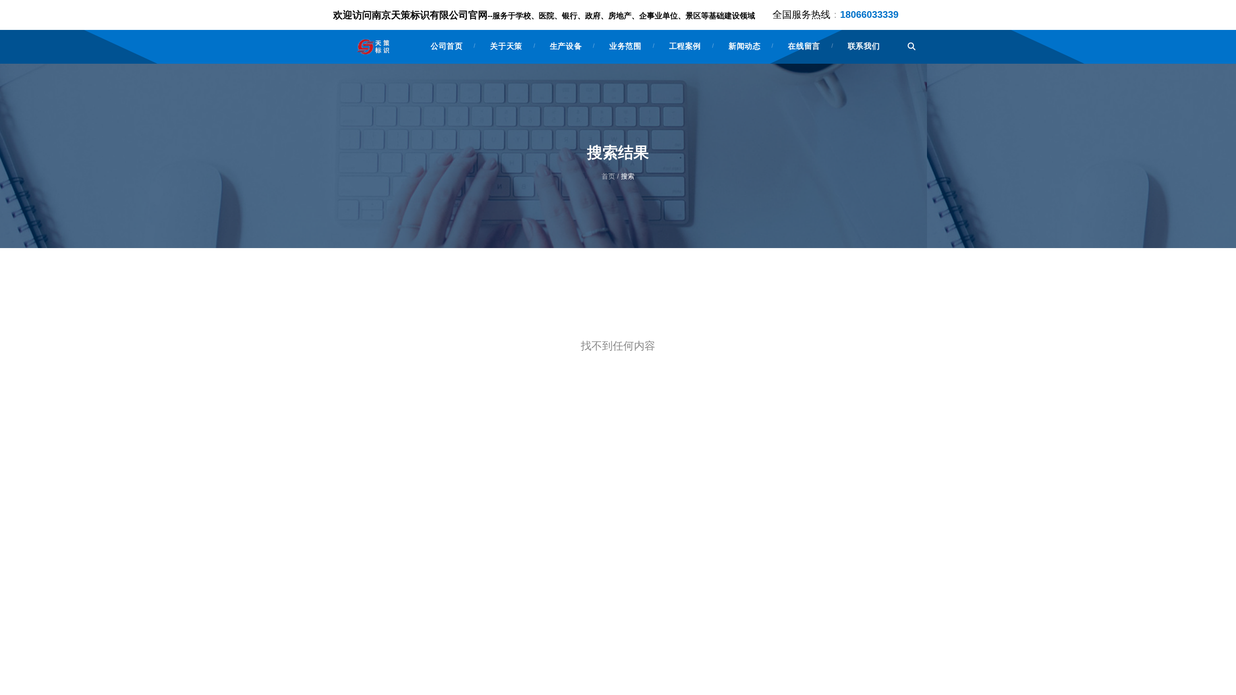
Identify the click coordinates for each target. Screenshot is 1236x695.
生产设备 (566, 46)
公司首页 (447, 46)
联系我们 (864, 46)
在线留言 (804, 46)
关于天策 (506, 46)
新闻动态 (744, 46)
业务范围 (625, 46)
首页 (609, 177)
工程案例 (685, 46)
